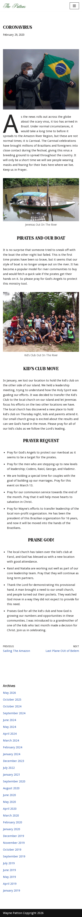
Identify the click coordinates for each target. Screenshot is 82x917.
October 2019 (12, 849)
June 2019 (9, 870)
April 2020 (10, 808)
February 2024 (12, 747)
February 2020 (12, 822)
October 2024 (12, 706)
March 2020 (11, 815)
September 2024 (14, 713)
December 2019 (13, 836)
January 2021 (11, 774)
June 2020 (9, 795)
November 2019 (14, 843)
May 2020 (9, 802)
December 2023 (13, 761)
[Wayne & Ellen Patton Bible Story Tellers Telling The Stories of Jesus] (15, 6)
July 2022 (9, 768)
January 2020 (11, 829)
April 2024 (10, 733)
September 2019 (14, 856)
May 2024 (9, 727)
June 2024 (9, 720)
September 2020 (14, 781)
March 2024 (11, 740)
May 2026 (9, 693)
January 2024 (11, 754)
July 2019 (9, 863)
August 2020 (11, 788)
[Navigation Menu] (74, 5)
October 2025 (12, 699)
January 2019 (11, 890)
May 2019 (9, 877)
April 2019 (10, 884)
